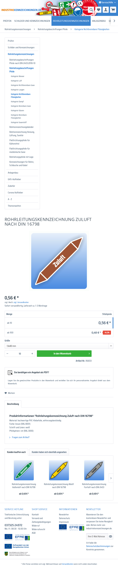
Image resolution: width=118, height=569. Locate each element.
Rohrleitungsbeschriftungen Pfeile (21, 69)
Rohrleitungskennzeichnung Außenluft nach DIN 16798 (24, 486)
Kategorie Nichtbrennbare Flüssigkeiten (20, 96)
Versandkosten (67, 564)
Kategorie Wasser (17, 76)
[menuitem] (75, 10)
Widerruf (36, 525)
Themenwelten (14, 206)
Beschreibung (13, 404)
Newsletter (64, 514)
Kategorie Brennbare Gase (21, 106)
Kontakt (35, 514)
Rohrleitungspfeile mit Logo (21, 157)
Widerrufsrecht (38, 529)
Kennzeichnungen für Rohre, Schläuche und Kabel (21, 163)
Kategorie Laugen (17, 89)
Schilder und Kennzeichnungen (21, 47)
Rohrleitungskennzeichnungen (21, 54)
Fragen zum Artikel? (21, 437)
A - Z (10, 199)
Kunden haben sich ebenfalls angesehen (49, 452)
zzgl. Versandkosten (21, 302)
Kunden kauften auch (16, 452)
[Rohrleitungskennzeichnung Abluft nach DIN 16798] (59, 470)
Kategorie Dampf (17, 101)
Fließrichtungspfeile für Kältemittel (19, 142)
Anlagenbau (13, 172)
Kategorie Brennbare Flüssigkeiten (19, 116)
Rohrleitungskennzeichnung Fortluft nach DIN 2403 (94, 486)
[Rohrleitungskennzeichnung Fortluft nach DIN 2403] (94, 470)
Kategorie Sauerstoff (19, 122)
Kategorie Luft (16, 80)
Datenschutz (64, 518)
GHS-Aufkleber (14, 179)
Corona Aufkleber (15, 192)
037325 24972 (13, 525)
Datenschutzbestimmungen (98, 546)
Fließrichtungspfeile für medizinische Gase (19, 150)
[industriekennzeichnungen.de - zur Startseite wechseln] (21, 10)
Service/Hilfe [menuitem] (107, 2)
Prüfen (11, 41)
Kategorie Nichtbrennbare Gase (23, 85)
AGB (33, 533)
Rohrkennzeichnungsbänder (21, 127)
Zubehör (11, 186)
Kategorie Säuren (17, 110)
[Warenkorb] (113, 10)
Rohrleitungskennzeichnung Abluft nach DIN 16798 (59, 486)
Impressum (64, 522)
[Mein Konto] (106, 10)
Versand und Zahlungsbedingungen (41, 520)
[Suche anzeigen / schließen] (91, 10)
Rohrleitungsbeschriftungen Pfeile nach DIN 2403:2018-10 (22, 61)
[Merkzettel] (98, 10)
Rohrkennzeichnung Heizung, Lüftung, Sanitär (22, 133)
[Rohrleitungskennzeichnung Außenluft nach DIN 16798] (24, 470)
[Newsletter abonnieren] (110, 536)
